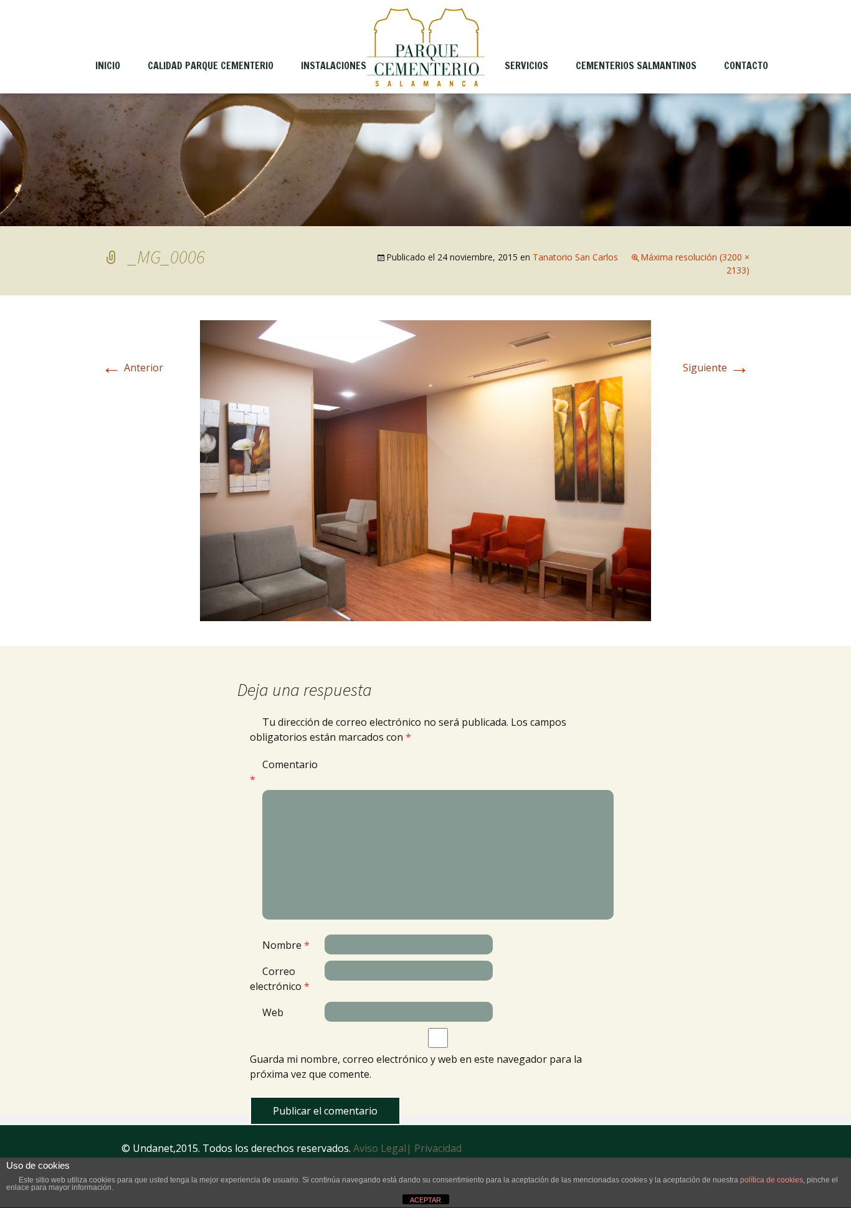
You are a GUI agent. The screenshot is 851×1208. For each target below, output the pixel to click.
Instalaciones (333, 65)
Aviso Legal (379, 1148)
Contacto (746, 65)
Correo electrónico (280, 978)
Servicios (526, 65)
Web (272, 1012)
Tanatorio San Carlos (575, 257)
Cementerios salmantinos (636, 65)
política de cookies (771, 1180)
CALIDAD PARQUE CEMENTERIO (210, 65)
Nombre (286, 945)
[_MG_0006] (425, 470)
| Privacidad (434, 1148)
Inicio (107, 65)
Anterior (132, 367)
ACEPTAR (425, 1200)
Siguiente (716, 367)
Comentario (284, 772)
